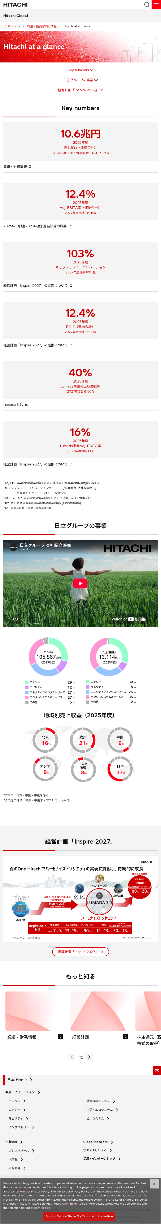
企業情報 (11, 1142)
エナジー (14, 1110)
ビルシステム (95, 1118)
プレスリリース (19, 1151)
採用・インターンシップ (99, 1158)
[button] (89, 1057)
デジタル (14, 1101)
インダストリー (19, 1127)
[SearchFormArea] (147, 4)
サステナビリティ (94, 1150)
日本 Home (17, 1080)
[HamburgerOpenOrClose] (156, 4)
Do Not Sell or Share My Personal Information (79, 1216)
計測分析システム (98, 1101)
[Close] (154, 1183)
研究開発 (16, 1168)
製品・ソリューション (20, 1092)
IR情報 (13, 1159)
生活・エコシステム (99, 1110)
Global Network (95, 1142)
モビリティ (16, 1118)
